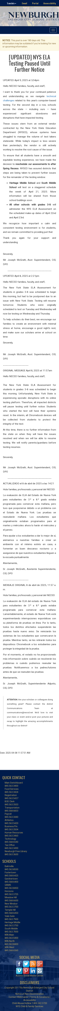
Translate (11, 3)
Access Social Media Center (29, 975)
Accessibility (49, 3)
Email (24, 3)
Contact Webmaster (19, 997)
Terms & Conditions (39, 997)
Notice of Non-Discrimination (29, 994)
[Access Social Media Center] (29, 967)
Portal (35, 3)
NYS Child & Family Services (29, 1006)
